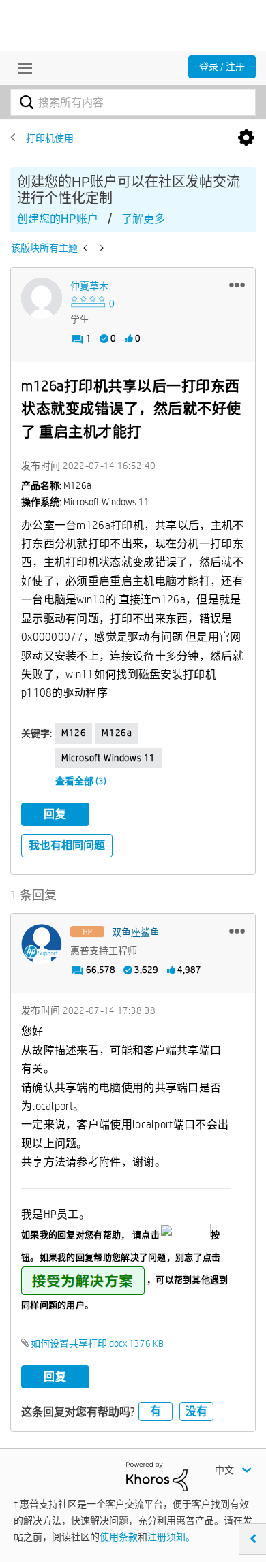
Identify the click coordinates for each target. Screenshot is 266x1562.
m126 (73, 733)
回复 (55, 814)
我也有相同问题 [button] (67, 845)
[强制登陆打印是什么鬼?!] (86, 248)
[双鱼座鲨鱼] (41, 944)
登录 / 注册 (222, 67)
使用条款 (119, 1537)
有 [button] (155, 1411)
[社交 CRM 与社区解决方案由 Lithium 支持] (157, 1475)
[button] (237, 285)
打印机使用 (50, 138)
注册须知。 (171, 1537)
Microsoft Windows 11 (108, 758)
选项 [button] (246, 138)
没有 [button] (196, 1411)
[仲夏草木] (41, 298)
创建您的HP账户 (57, 219)
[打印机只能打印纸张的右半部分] (100, 248)
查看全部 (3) (80, 781)
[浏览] (21, 68)
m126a (117, 733)
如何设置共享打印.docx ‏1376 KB (97, 1343)
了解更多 (143, 219)
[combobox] (133, 102)
